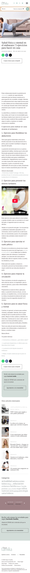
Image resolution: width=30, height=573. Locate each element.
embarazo (18, 407)
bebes (4, 484)
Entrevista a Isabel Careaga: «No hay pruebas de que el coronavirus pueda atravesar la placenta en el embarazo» (15, 175)
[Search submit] (27, 9)
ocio (11, 491)
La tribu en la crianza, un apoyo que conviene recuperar (19, 423)
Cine (12, 484)
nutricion (5, 491)
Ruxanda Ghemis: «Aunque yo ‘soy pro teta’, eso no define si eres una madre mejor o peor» (19, 446)
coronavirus (5, 95)
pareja (16, 491)
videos (10, 493)
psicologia (23, 491)
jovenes (5, 489)
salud (4, 493)
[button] (26, 3)
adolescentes (18, 481)
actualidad (7, 481)
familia (24, 407)
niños (24, 488)
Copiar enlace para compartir (12, 60)
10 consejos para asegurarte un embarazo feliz (19, 469)
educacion (18, 483)
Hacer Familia (14, 409)
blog (9, 484)
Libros (12, 407)
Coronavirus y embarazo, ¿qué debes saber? (15, 340)
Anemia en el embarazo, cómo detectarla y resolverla (19, 457)
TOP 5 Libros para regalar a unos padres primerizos (18, 412)
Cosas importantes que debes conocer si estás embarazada (18, 435)
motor (14, 489)
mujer (19, 489)
